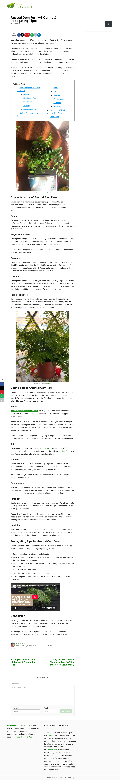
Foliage (26, 94)
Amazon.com (51, 750)
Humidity (57, 106)
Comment (15, 684)
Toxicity (26, 106)
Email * (47, 708)
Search (89, 19)
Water (55, 88)
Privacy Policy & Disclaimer (26, 737)
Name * (16, 708)
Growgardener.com (15, 725)
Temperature (58, 99)
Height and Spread (31, 98)
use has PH (63, 451)
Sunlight (56, 95)
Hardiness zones (30, 109)
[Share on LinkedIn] (39, 35)
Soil (55, 92)
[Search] (108, 24)
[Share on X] (22, 35)
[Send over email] (32, 35)
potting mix (44, 448)
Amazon (50, 735)
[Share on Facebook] (19, 35)
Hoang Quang (21, 643)
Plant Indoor (14, 648)
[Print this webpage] (35, 35)
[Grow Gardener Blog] (39, 6)
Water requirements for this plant (24, 411)
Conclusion (54, 117)
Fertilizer (57, 103)
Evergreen (27, 102)
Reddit (49, 193)
